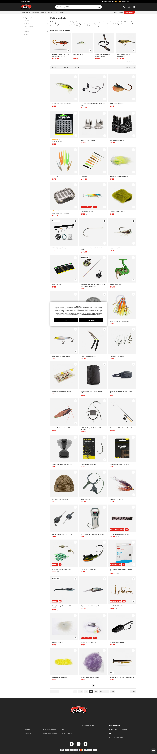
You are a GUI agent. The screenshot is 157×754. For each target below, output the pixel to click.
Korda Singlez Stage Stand (88, 140)
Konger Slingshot (85, 499)
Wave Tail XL (84, 176)
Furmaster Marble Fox (57, 642)
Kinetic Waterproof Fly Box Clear (60, 213)
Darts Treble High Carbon (116, 606)
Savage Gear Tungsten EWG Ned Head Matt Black (93, 104)
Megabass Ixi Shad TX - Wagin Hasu (91, 606)
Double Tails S (55, 176)
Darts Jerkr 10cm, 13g (87, 211)
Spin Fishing (27, 20)
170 (86, 692)
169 (81, 692)
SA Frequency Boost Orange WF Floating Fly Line (122, 570)
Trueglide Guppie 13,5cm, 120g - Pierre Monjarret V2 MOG (60, 55)
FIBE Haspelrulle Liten (115, 284)
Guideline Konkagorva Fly (116, 499)
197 (113, 692)
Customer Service (89, 725)
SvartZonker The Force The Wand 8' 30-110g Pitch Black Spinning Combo (93, 285)
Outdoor (62, 12)
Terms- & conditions (66, 733)
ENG (26, 1)
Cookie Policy (96, 314)
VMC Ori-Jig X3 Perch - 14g (88, 569)
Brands (121, 12)
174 (106, 692)
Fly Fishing (26, 23)
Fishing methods (27, 18)
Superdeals (130, 12)
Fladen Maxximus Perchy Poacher (61, 356)
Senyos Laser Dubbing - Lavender (90, 677)
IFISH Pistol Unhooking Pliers (88, 356)
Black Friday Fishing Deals (116, 737)
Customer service (106, 1)
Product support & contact (50, 733)
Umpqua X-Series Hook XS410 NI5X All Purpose (91, 248)
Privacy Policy (86, 314)
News (115, 12)
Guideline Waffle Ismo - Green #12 (61, 427)
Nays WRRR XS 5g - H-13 (80, 54)
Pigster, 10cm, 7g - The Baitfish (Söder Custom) (62, 606)
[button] (124, 1)
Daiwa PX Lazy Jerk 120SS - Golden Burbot (124, 55)
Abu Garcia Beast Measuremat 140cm (120, 534)
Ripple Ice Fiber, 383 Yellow (59, 677)
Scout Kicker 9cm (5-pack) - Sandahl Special (122, 677)
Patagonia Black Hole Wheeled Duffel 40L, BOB (92, 391)
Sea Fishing (27, 31)
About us (27, 729)
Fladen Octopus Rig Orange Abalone (119, 321)
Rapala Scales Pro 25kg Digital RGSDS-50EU (93, 534)
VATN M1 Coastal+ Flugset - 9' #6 (61, 248)
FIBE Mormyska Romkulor (116, 103)
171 (91, 692)
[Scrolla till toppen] (93, 685)
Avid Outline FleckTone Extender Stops (120, 464)
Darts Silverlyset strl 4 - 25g (88, 642)
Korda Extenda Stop (57, 141)
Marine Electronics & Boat (39, 12)
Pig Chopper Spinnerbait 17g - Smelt (61, 569)
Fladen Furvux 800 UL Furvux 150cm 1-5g (121, 427)
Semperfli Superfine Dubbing (117, 211)
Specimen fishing (28, 26)
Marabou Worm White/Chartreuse (119, 176)
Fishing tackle (26, 12)
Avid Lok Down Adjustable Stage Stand (62, 464)
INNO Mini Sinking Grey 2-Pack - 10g (62, 534)
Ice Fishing (27, 34)
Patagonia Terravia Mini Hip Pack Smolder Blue (121, 391)
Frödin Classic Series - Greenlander (61, 103)
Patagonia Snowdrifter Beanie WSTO (61, 499)
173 (101, 692)
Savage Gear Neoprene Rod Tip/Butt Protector (102, 55)
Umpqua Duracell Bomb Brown (118, 248)
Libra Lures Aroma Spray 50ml (118, 140)
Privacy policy (28, 733)
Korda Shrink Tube (56, 284)
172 (96, 692)
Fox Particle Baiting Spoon (117, 642)
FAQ (62, 729)
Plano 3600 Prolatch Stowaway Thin (61, 391)
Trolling (26, 28)
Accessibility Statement (49, 729)
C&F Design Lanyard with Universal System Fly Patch (92, 428)
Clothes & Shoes (52, 12)
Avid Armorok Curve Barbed (88, 464)
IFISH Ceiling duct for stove (117, 356)
